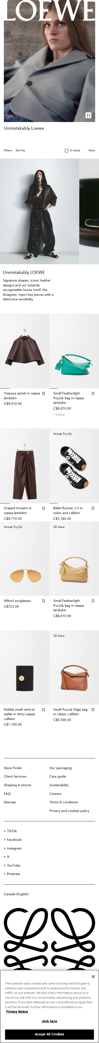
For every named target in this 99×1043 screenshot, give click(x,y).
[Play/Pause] (88, 115)
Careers (55, 794)
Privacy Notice (17, 1011)
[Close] (93, 976)
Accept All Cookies (49, 1034)
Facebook (14, 840)
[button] (72, 151)
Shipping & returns (17, 785)
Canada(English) (16, 894)
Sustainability (59, 785)
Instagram (14, 848)
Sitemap (10, 802)
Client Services (15, 776)
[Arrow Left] (7, 351)
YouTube (13, 865)
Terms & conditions (64, 802)
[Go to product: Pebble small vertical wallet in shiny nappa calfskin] (25, 667)
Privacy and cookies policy (69, 811)
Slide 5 (94, 388)
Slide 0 (3, 388)
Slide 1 (13, 388)
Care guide (58, 776)
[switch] (91, 151)
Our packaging (61, 768)
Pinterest (13, 874)
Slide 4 (43, 388)
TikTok (12, 831)
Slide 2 (23, 388)
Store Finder (13, 768)
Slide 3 (33, 388)
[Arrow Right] (43, 351)
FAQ (7, 794)
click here (49, 1021)
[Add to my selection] (43, 393)
